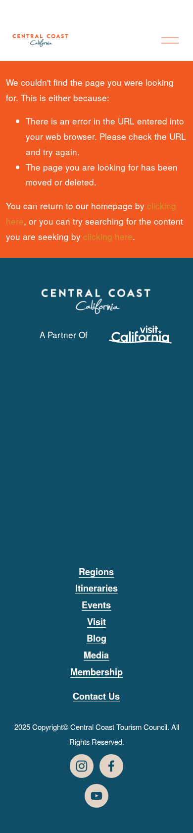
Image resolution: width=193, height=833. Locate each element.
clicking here (108, 236)
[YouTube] (96, 796)
